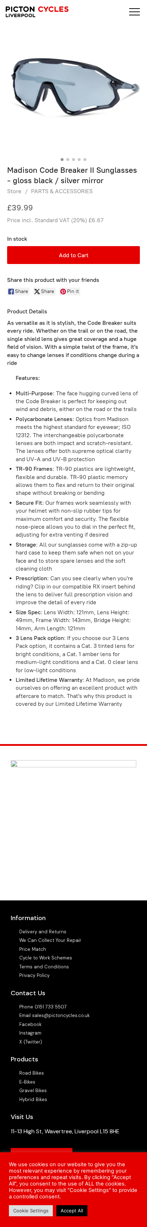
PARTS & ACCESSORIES (62, 191)
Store (14, 191)
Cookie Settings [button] (31, 1210)
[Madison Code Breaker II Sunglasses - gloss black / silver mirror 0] (73, 88)
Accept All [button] (72, 1210)
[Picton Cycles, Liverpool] (37, 12)
